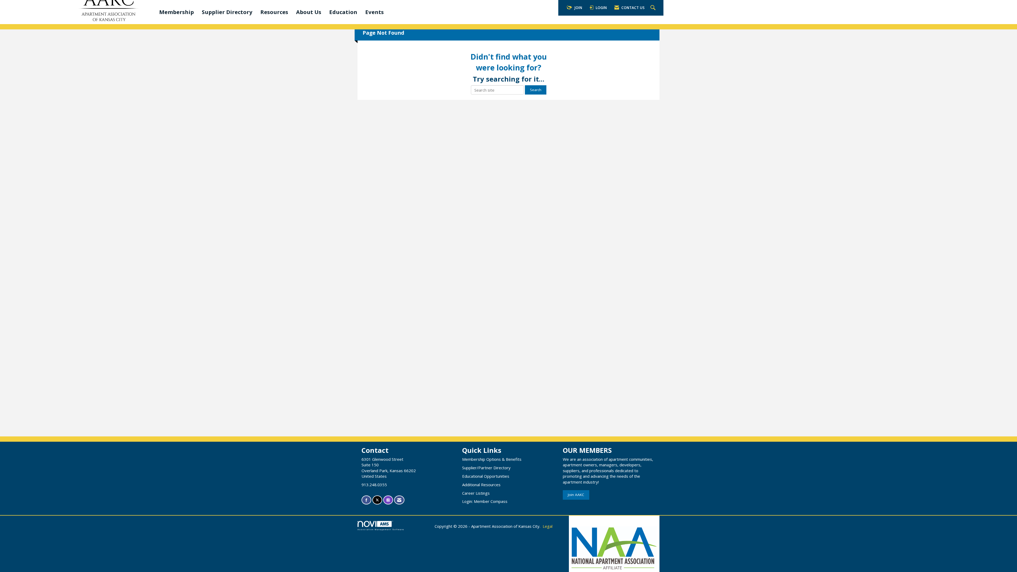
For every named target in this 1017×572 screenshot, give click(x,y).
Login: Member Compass (484, 501)
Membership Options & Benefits (491, 459)
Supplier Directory (227, 12)
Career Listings (476, 493)
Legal (547, 526)
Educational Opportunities (485, 476)
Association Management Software (381, 529)
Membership (176, 12)
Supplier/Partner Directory (486, 467)
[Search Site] (653, 8)
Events (374, 12)
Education (343, 12)
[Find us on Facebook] (366, 500)
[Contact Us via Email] (399, 500)
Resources (274, 12)
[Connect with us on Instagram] (388, 500)
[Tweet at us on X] (377, 500)
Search (535, 89)
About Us (308, 12)
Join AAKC (576, 494)
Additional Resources (481, 484)
